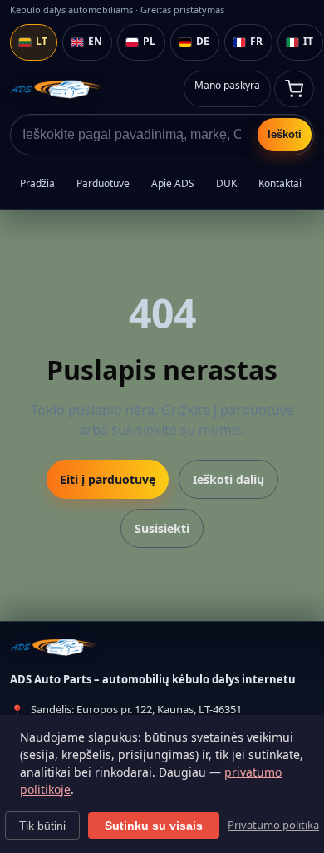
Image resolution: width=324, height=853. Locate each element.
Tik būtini (42, 825)
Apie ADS (172, 183)
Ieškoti (285, 134)
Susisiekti (162, 528)
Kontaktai (280, 183)
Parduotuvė (103, 183)
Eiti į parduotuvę (107, 479)
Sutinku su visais (154, 825)
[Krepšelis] (294, 89)
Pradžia (37, 183)
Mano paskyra (227, 85)
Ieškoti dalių (228, 479)
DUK (226, 183)
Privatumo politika (273, 824)
